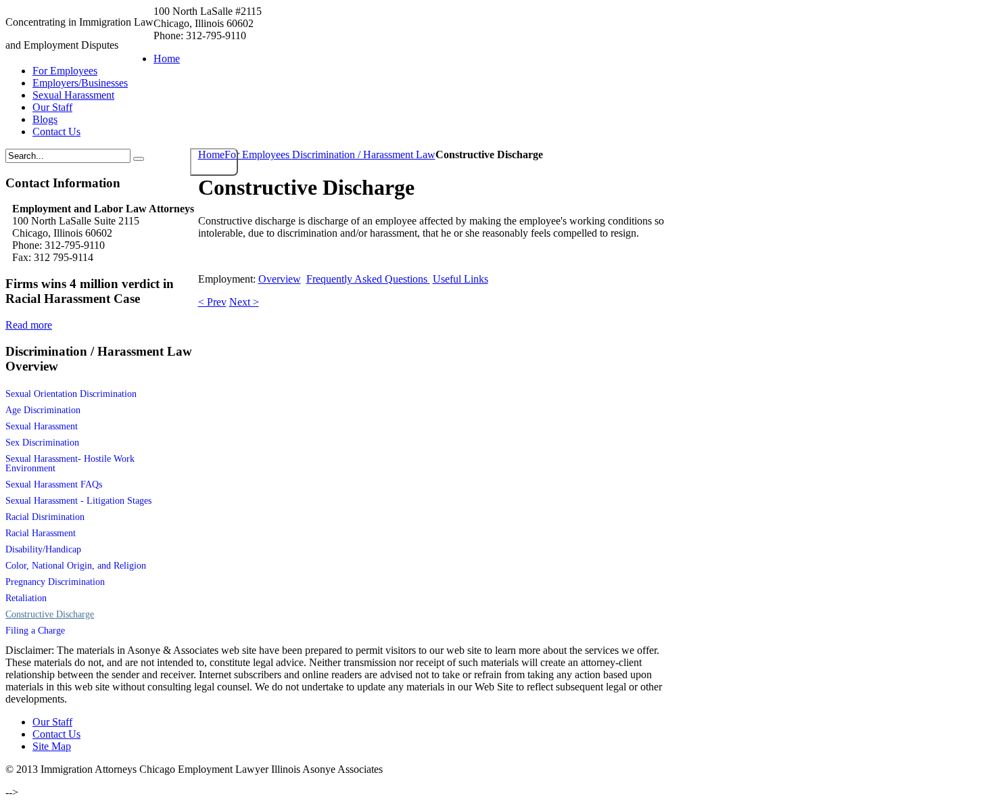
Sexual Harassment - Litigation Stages (78, 501)
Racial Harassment (40, 533)
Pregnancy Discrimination (55, 582)
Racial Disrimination (45, 517)
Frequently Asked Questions (368, 279)
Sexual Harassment (41, 426)
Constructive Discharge (49, 614)
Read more (28, 325)
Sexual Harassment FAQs (53, 484)
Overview (279, 279)
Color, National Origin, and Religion (75, 566)
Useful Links (460, 279)
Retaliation (26, 598)
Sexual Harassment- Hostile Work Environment (70, 463)
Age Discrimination (42, 410)
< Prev (212, 302)
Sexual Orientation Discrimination (71, 394)
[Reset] (138, 159)
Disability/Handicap (43, 549)
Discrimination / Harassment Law (363, 154)
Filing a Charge (35, 630)
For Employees (258, 154)
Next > (244, 302)
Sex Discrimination (42, 443)
